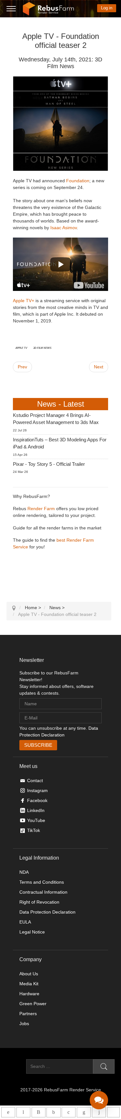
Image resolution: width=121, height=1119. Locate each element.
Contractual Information (43, 892)
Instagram (37, 790)
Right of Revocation (39, 902)
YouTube (36, 820)
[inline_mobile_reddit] (99, 1112)
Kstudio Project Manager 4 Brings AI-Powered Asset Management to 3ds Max (56, 418)
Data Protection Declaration (47, 912)
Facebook (37, 800)
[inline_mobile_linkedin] (84, 1112)
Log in (106, 7)
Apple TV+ (23, 300)
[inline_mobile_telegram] (23, 1112)
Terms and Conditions (41, 882)
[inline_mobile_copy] (113, 1112)
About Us (28, 973)
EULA (25, 922)
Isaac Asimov (63, 227)
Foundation (77, 180)
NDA (24, 872)
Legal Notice (32, 931)
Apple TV (21, 347)
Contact (35, 780)
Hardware (29, 993)
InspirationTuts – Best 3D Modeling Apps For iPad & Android (59, 443)
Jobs (24, 1023)
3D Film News (42, 347)
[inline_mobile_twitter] (69, 1112)
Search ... (16, 1066)
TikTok (33, 830)
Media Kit (28, 983)
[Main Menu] (11, 9)
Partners (28, 1013)
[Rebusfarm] (48, 8)
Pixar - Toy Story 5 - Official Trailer (49, 464)
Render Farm (41, 508)
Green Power (32, 1003)
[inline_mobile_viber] (38, 1112)
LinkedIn (36, 810)
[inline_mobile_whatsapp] (8, 1112)
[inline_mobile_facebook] (53, 1112)
